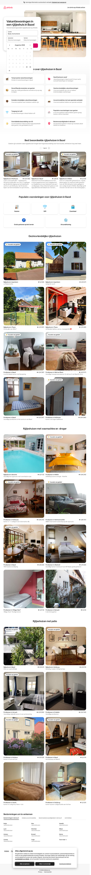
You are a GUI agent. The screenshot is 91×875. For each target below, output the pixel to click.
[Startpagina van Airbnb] (8, 7)
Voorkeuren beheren (65, 864)
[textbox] (14, 40)
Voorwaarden (48, 872)
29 (26, 67)
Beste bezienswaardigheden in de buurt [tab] (50, 818)
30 (30, 67)
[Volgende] (48, 148)
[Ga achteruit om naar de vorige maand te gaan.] (9, 45)
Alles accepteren (25, 864)
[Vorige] (40, 148)
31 (9, 70)
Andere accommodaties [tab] (29, 818)
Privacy (40, 872)
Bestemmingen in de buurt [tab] (11, 818)
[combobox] (22, 34)
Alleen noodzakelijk (45, 864)
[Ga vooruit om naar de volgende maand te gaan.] (30, 45)
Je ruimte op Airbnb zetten (76, 7)
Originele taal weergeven (59, 2)
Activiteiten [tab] (68, 818)
